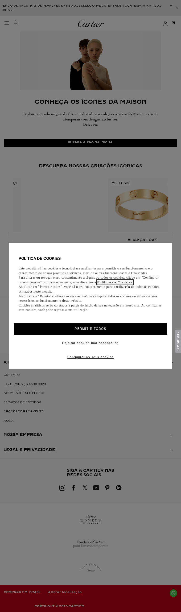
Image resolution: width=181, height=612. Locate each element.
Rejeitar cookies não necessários (90, 343)
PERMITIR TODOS (90, 329)
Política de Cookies (115, 282)
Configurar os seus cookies (90, 357)
